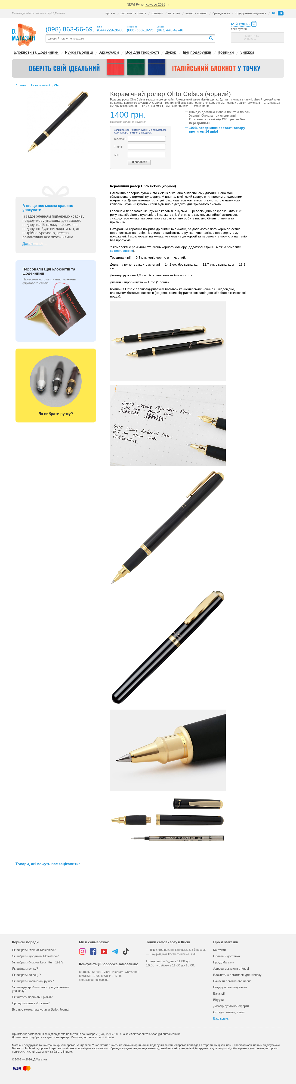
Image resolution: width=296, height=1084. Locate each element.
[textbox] (127, 39)
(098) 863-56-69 (69, 29)
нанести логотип (196, 13)
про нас (110, 13)
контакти (157, 13)
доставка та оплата (133, 13)
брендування (221, 13)
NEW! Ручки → (148, 4)
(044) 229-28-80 (109, 1034)
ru (274, 13)
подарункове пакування (250, 13)
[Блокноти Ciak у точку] (148, 68)
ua (281, 13)
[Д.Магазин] (24, 35)
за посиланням (121, 250)
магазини (174, 13)
